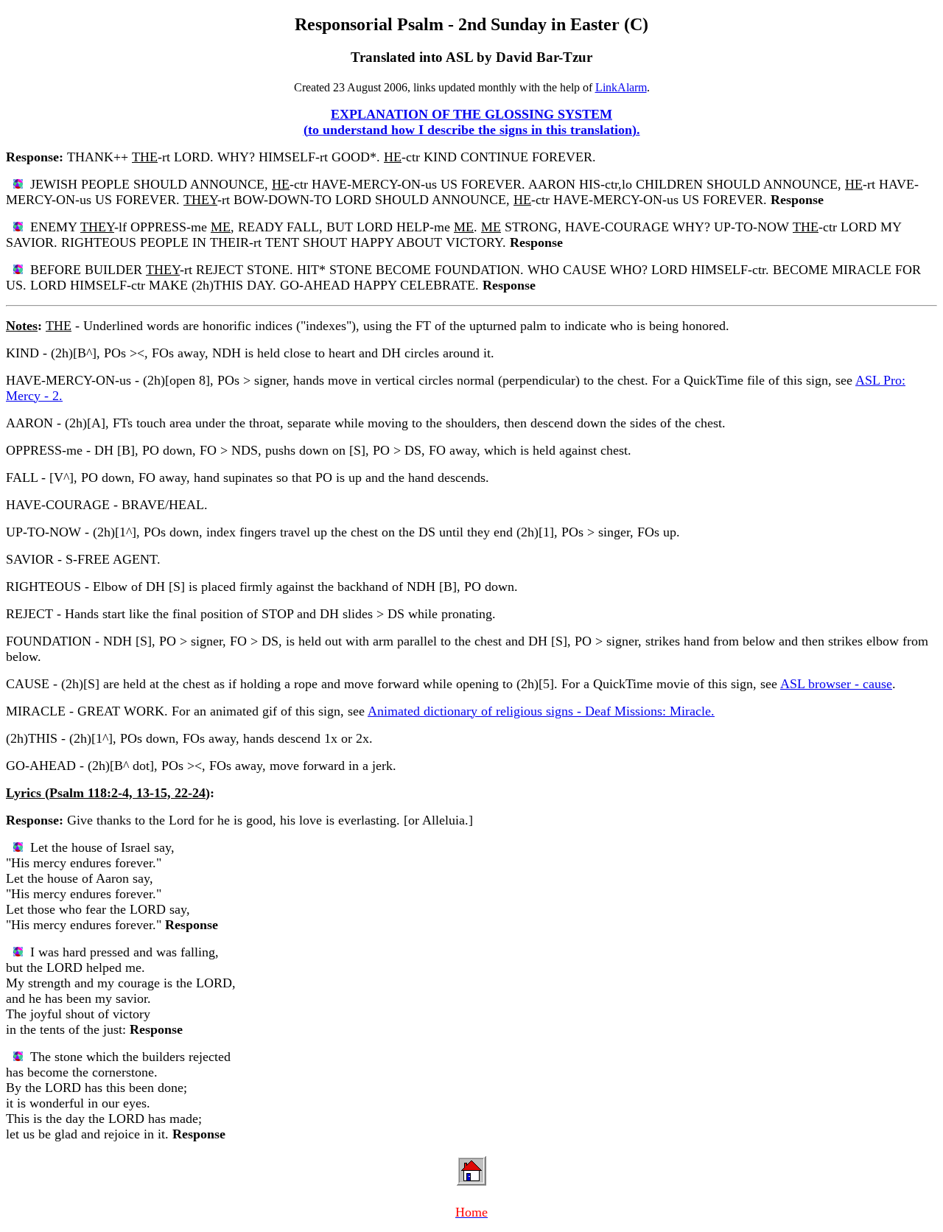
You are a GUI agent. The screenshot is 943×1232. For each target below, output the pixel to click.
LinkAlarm (621, 87)
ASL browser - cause (836, 683)
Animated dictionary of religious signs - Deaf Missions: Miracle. (541, 711)
